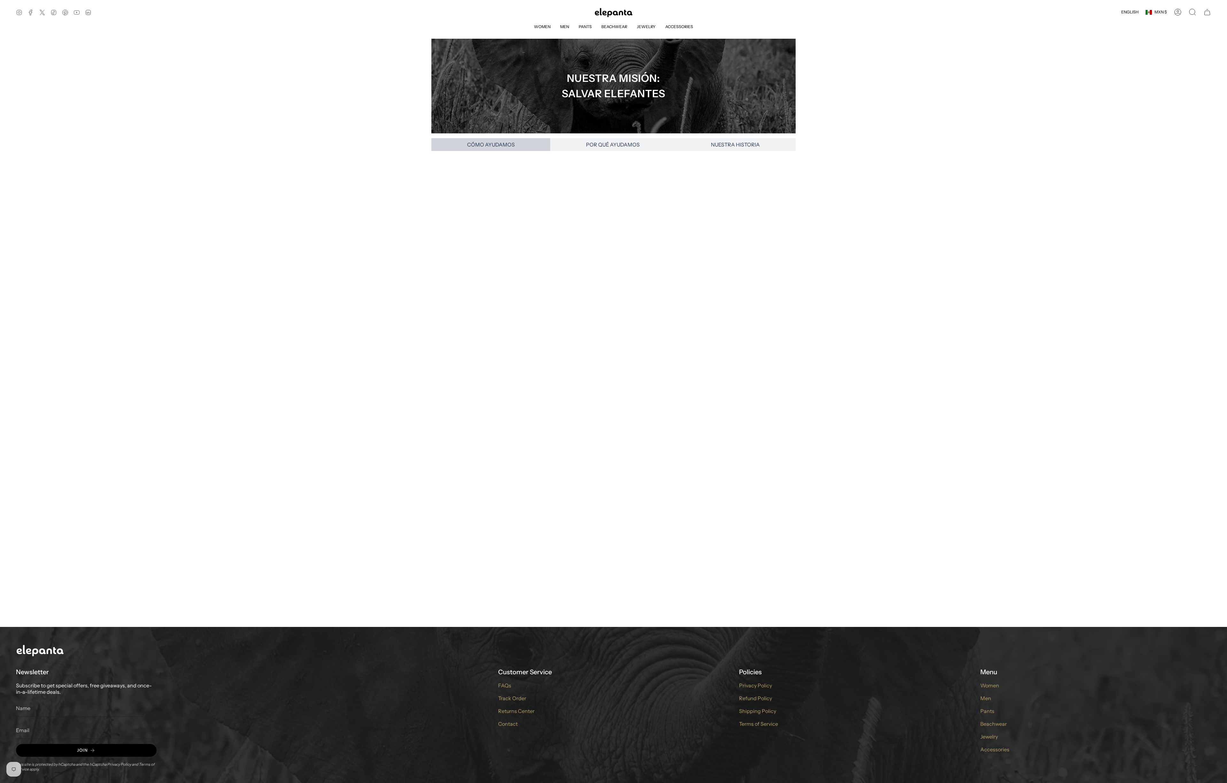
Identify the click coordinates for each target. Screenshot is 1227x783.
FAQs (504, 685)
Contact (508, 724)
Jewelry (989, 736)
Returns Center (516, 711)
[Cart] (1207, 12)
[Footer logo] (40, 650)
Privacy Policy (119, 764)
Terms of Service (758, 724)
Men (985, 698)
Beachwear (993, 724)
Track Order (512, 698)
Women (989, 685)
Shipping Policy (757, 711)
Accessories (994, 749)
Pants (987, 711)
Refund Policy (755, 698)
